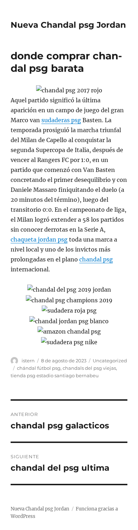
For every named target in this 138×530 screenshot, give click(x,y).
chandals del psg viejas (89, 368)
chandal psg (96, 259)
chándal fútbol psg (39, 368)
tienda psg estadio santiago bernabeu (55, 375)
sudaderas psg (61, 120)
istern (28, 360)
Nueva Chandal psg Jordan (68, 25)
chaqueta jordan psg (39, 239)
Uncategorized (110, 360)
